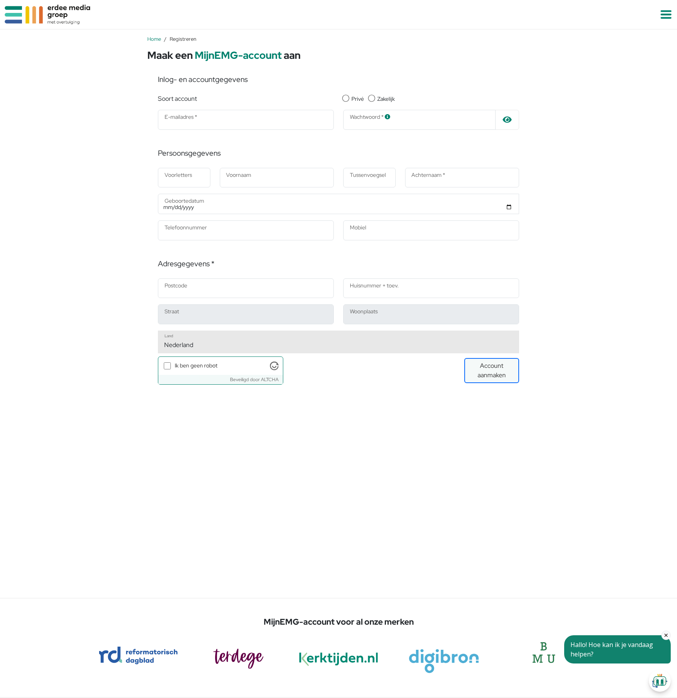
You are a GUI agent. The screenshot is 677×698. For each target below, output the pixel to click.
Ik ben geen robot (196, 365)
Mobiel (358, 227)
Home (154, 38)
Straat (172, 311)
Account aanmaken (492, 370)
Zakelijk (386, 98)
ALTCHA (270, 379)
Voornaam (238, 174)
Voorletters (178, 174)
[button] (666, 14)
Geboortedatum (184, 200)
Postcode (176, 285)
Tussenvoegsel (368, 174)
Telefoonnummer (186, 227)
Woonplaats (364, 311)
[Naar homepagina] (169, 14)
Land (169, 335)
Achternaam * (428, 174)
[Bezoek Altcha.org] (274, 365)
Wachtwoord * (367, 116)
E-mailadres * (181, 116)
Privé (357, 98)
